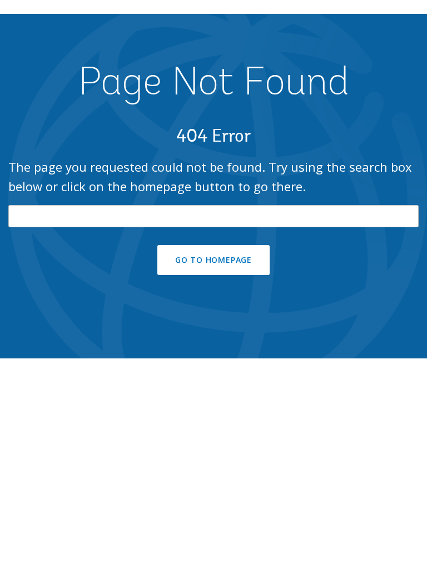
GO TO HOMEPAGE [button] (213, 259)
